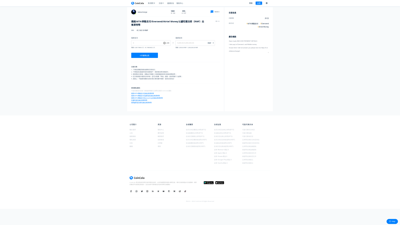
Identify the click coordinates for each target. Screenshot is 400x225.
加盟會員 (161, 140)
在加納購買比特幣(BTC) (194, 133)
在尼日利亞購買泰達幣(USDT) (196, 140)
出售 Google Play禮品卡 (223, 160)
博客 (159, 146)
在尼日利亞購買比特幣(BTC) (196, 130)
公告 (131, 133)
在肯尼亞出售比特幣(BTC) (223, 136)
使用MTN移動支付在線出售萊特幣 (142, 93)
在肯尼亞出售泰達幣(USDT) (224, 146)
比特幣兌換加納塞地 (249, 146)
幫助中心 (161, 130)
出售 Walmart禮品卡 (221, 150)
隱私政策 (133, 140)
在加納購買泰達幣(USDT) (195, 143)
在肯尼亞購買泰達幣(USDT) (195, 146)
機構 (131, 146)
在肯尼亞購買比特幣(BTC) (195, 136)
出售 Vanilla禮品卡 (221, 163)
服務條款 (133, 136)
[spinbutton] (190, 43)
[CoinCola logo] (137, 3)
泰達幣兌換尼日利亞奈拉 (250, 143)
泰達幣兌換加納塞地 (249, 150)
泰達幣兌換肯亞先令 (249, 156)
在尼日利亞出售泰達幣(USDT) (224, 140)
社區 (131, 143)
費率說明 (161, 133)
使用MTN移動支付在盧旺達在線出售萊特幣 (145, 96)
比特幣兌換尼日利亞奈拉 (250, 140)
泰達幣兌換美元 (247, 163)
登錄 (250, 3)
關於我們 (133, 130)
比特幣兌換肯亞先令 (249, 153)
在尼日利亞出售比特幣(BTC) (224, 130)
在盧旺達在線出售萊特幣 (139, 100)
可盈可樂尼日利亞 (248, 130)
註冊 (259, 3)
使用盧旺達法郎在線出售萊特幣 (141, 103)
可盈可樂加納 (247, 133)
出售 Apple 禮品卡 (220, 153)
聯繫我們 (161, 136)
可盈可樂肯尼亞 (247, 136)
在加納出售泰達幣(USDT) (223, 143)
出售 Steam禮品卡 (221, 156)
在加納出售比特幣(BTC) (222, 133)
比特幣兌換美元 (247, 160)
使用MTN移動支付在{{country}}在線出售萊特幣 (147, 98)
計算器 (160, 143)
